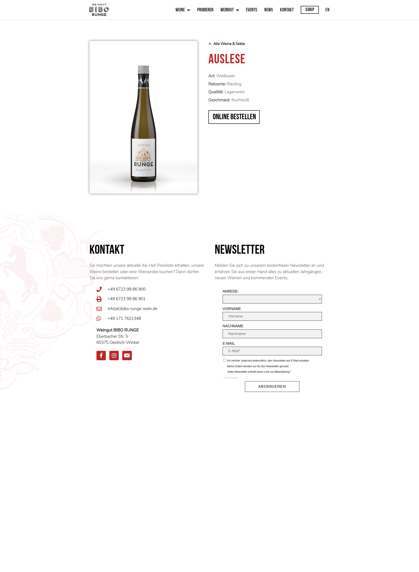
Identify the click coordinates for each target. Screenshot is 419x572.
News (268, 10)
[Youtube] (127, 355)
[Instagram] (114, 355)
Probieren (205, 10)
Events (251, 10)
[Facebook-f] (101, 355)
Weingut (227, 10)
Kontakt (287, 10)
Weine (180, 10)
